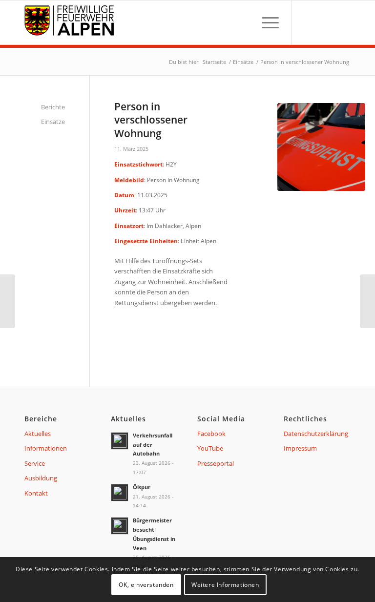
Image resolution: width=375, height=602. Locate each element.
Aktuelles (37, 433)
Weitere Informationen (225, 585)
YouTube (210, 448)
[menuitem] (242, 22)
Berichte (53, 107)
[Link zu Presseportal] (340, 22)
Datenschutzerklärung (316, 433)
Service (34, 463)
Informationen (45, 448)
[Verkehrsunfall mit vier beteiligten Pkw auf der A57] (367, 301)
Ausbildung (40, 478)
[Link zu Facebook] (306, 22)
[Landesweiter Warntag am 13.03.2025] (7, 301)
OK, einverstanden (146, 585)
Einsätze (53, 121)
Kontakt (36, 493)
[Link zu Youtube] (323, 22)
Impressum (300, 448)
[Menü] (265, 22)
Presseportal (215, 463)
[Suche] (242, 22)
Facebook (211, 433)
